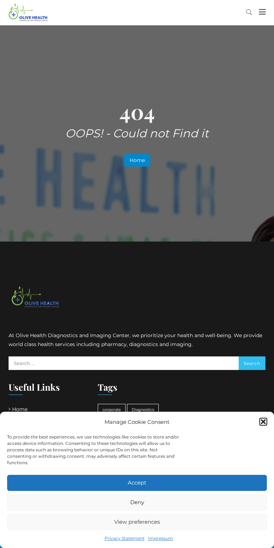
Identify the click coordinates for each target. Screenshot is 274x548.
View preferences (137, 521)
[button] (263, 421)
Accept (137, 482)
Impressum (160, 538)
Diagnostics (143, 409)
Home (137, 160)
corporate (111, 409)
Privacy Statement (124, 538)
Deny (137, 502)
